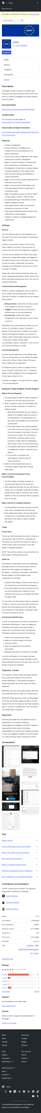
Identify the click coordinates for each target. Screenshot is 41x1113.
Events (23, 1055)
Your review (6, 991)
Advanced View (7, 959)
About (4, 1035)
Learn (4, 1051)
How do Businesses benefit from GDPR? (16, 847)
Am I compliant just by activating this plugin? (17, 877)
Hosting (4, 1042)
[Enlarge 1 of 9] (17, 748)
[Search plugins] (22, 21)
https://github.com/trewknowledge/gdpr (16, 122)
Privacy (4, 1045)
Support (6, 80)
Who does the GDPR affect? (12, 859)
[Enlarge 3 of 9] (17, 805)
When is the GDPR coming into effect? (15, 853)
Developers (6, 1058)
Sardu (8, 1087)
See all (37, 991)
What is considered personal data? (14, 865)
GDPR (36, 945)
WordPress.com (8, 1068)
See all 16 (36, 941)
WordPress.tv (7, 1062)
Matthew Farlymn (12, 909)
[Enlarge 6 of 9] (36, 767)
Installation (8, 70)
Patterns (24, 1045)
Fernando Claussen (12, 902)
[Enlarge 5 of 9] (36, 748)
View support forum (9, 1006)
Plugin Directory (7, 8)
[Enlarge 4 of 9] (17, 815)
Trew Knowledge (21, 45)
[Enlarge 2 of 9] (17, 772)
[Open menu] (38, 3)
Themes (24, 1038)
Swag (24, 1062)
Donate (25, 1058)
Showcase (25, 1035)
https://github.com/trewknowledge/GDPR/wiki (18, 109)
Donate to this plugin (9, 1023)
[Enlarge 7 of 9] (36, 784)
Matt (4, 1071)
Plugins (23, 1042)
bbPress (6, 1075)
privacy (36, 953)
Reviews (7, 65)
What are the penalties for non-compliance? (17, 871)
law (32, 953)
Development (8, 75)
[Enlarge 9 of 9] (36, 809)
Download (6, 52)
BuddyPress (7, 1078)
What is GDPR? (7, 841)
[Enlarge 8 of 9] (36, 792)
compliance (30, 945)
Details (6, 60)
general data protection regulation (28, 949)
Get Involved (26, 1051)
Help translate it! (34, 14)
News (4, 1038)
